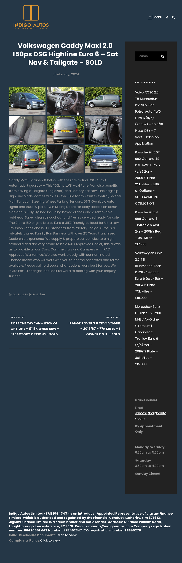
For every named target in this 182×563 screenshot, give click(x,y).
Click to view (50, 540)
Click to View (66, 535)
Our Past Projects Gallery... (30, 294)
